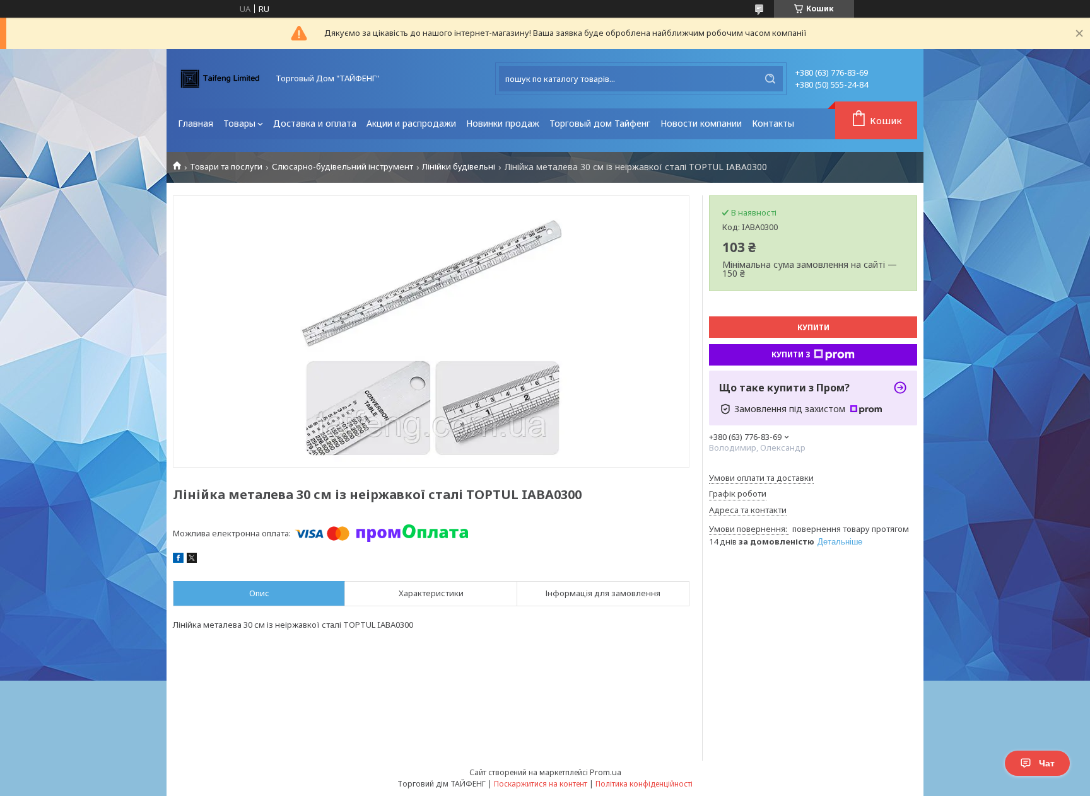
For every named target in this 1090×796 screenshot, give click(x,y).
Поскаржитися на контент (540, 783)
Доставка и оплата (314, 123)
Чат (1047, 763)
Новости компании (701, 123)
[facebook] (178, 559)
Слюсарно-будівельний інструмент (342, 166)
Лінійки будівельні (458, 166)
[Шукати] (770, 78)
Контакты (773, 123)
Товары (239, 123)
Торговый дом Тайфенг (599, 123)
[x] (192, 559)
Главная (195, 123)
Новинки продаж (502, 123)
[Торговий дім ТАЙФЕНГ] (220, 79)
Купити (813, 327)
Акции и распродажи (411, 123)
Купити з (791, 354)
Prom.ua (605, 772)
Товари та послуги (226, 166)
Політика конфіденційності (644, 783)
